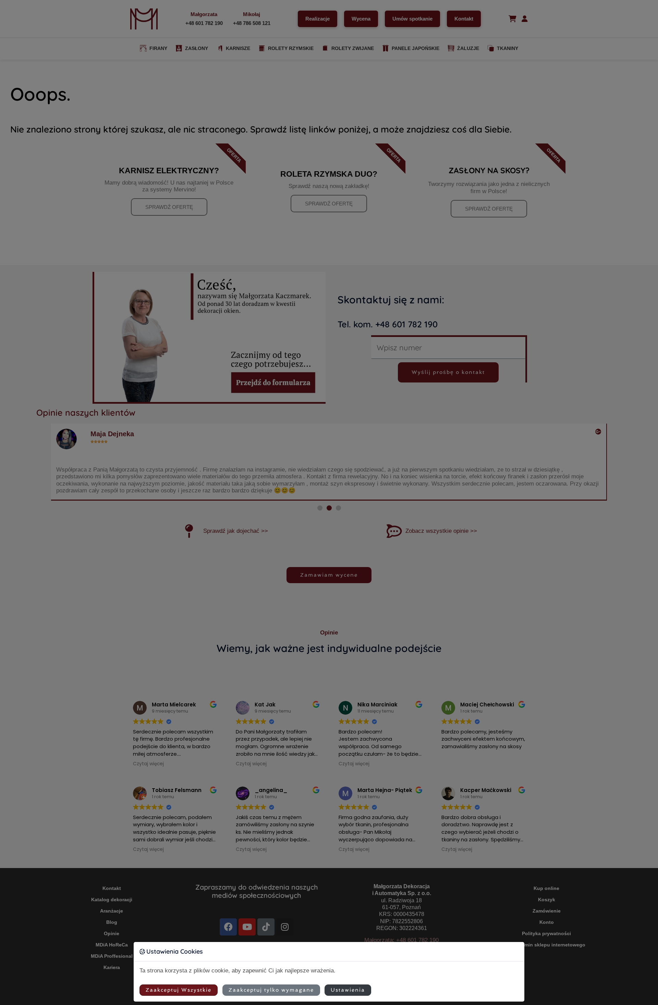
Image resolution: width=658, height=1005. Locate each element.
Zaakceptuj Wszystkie (178, 990)
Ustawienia (348, 990)
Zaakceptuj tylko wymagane (271, 990)
